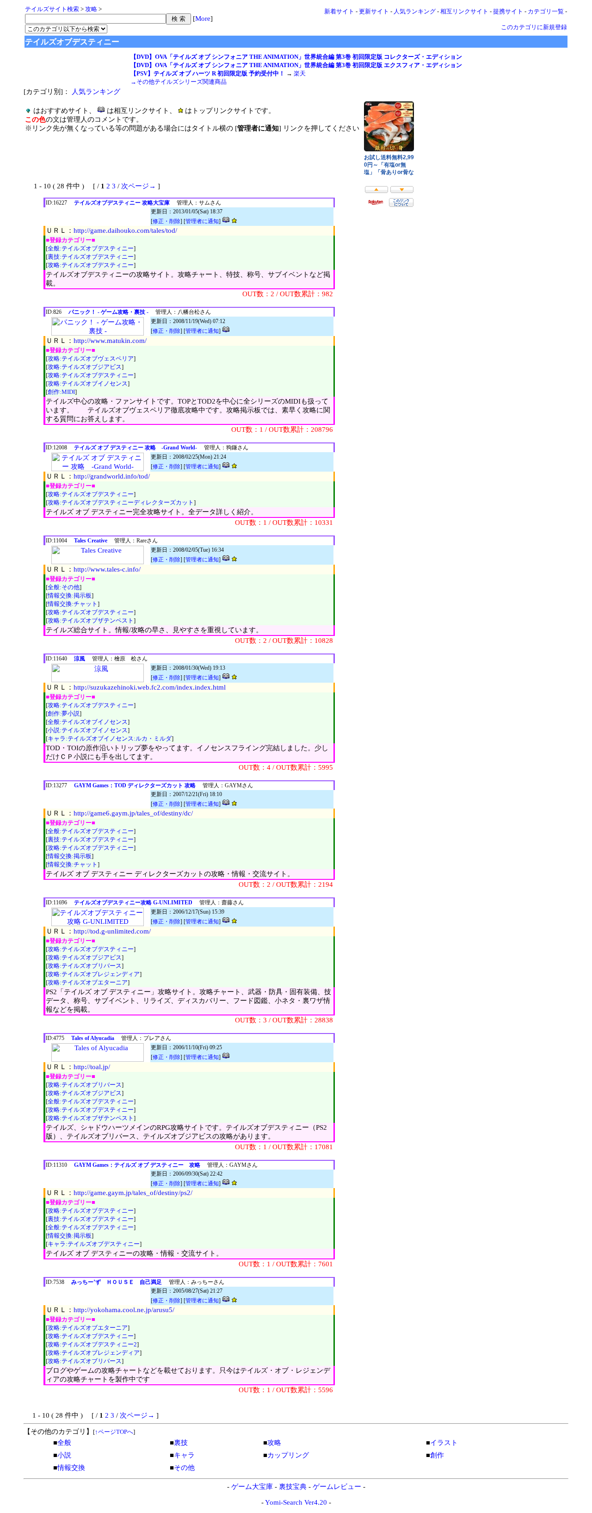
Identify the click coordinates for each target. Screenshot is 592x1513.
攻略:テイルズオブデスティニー (91, 265)
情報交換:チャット (73, 603)
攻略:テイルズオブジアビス (85, 366)
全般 (64, 1442)
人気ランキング (415, 11)
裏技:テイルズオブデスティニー (91, 256)
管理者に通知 (202, 221)
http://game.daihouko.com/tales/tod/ (125, 230)
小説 (64, 1455)
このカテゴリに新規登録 (534, 27)
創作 (437, 1455)
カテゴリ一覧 (546, 11)
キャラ (184, 1455)
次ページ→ (138, 186)
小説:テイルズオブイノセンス (88, 730)
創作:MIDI (61, 391)
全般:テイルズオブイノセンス (88, 721)
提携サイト (508, 11)
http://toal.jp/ (92, 1067)
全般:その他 (64, 587)
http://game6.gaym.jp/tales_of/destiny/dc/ (133, 813)
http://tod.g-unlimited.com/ (112, 931)
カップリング (288, 1455)
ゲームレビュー (337, 1486)
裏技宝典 (293, 1486)
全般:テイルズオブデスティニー (91, 248)
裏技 (181, 1442)
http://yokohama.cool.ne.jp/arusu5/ (124, 1310)
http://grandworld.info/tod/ (112, 476)
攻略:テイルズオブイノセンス (88, 383)
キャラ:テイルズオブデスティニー (94, 1243)
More (202, 18)
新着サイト (339, 11)
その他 (184, 1467)
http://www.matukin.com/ (110, 340)
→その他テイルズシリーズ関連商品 (178, 81)
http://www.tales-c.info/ (107, 569)
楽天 (300, 73)
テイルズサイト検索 (52, 9)
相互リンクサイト (464, 11)
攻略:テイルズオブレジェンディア (94, 974)
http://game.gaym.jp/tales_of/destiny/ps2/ (133, 1192)
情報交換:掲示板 (70, 595)
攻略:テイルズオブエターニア (88, 982)
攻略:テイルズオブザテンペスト (91, 620)
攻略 (91, 9)
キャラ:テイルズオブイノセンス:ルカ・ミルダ (110, 738)
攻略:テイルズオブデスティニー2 (92, 1344)
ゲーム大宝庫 (252, 1486)
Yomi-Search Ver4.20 (296, 1502)
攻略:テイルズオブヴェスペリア (91, 358)
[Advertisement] (133, 161)
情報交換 (71, 1467)
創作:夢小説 (64, 713)
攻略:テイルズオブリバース (85, 965)
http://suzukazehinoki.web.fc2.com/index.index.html (150, 687)
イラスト (444, 1442)
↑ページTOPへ (114, 1431)
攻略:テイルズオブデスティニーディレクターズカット (121, 502)
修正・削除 (166, 221)
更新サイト (374, 11)
